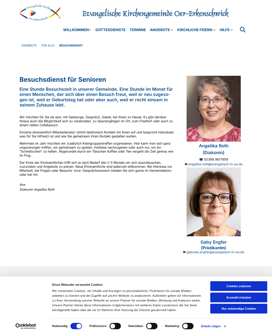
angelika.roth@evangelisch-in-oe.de (215, 164)
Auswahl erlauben (238, 297)
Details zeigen (211, 326)
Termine (138, 30)
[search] (243, 30)
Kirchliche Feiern (195, 30)
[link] (75, 30)
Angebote (160, 30)
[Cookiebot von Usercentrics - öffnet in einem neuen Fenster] (25, 326)
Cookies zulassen (239, 286)
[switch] (115, 326)
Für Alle (47, 45)
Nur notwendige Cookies (239, 308)
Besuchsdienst (71, 45)
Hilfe (225, 30)
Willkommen (76, 30)
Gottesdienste (110, 30)
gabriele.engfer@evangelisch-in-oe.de (215, 252)
